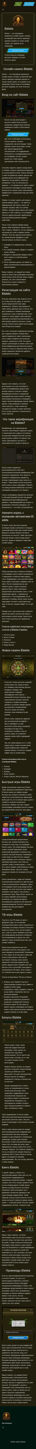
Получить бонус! (18, 50)
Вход (18, 4)
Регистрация (29, 4)
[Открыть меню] (3, 10)
